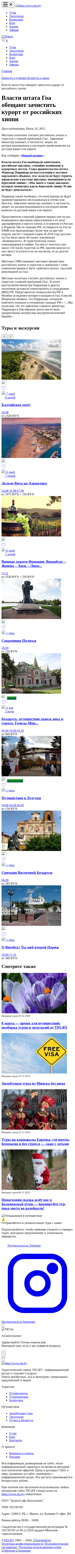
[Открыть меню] (8, 5)
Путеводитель (18, 1393)
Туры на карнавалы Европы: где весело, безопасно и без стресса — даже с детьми (36, 1142)
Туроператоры (18, 1396)
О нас (13, 1433)
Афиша (14, 30)
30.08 (5, 805)
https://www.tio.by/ (13, 1494)
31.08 (13, 490)
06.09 (20, 805)
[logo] (28, 5)
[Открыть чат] (3, 1354)
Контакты (15, 1440)
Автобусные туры (21, 1413)
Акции (13, 26)
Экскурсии (16, 16)
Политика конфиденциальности (23, 1543)
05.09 (5, 730)
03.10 (20, 730)
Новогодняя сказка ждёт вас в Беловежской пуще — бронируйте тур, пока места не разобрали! (34, 1204)
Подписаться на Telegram (24, 1245)
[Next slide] (10, 336)
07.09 (20, 490)
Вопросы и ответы (21, 1453)
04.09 (13, 805)
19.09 (13, 730)
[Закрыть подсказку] (3, 1326)
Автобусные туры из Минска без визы (33, 1083)
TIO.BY (9, 1540)
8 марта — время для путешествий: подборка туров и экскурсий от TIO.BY (35, 1025)
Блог (12, 23)
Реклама (14, 1456)
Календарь (16, 19)
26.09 (5, 648)
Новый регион (32, 155)
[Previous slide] (4, 336)
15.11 (5, 573)
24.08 (5, 412)
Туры (12, 12)
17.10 (12, 954)
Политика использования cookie (40, 1547)
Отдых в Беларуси (21, 1420)
